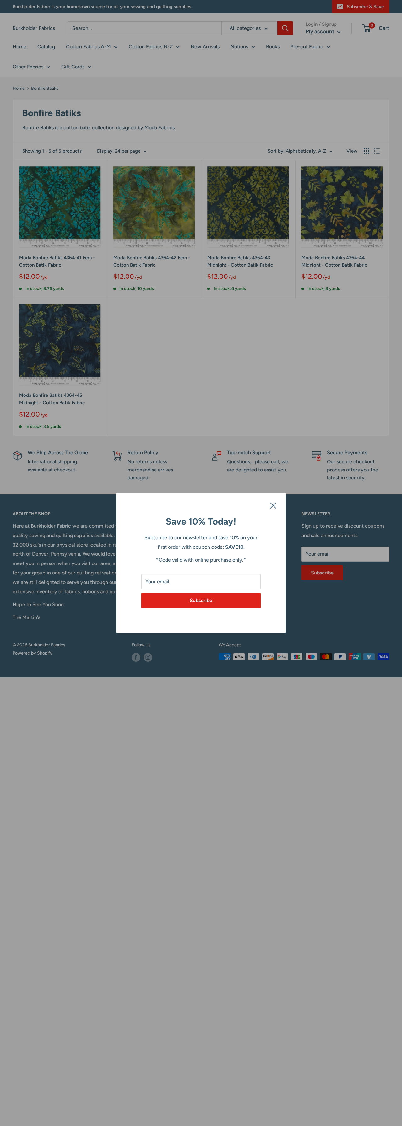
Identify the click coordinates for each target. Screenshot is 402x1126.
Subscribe (201, 600)
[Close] (273, 505)
